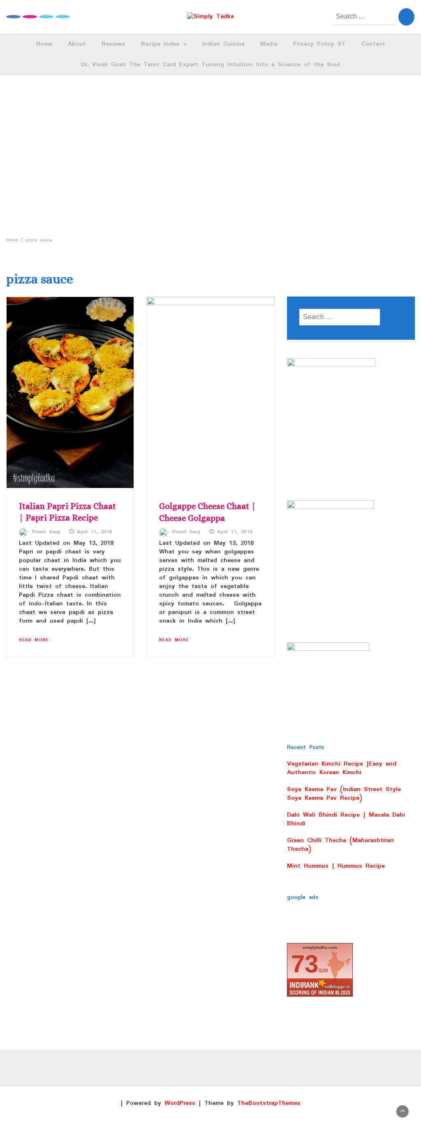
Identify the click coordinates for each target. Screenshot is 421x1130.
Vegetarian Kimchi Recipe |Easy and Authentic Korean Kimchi (341, 768)
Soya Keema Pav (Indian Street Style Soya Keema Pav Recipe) (344, 793)
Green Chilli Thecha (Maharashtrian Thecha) (340, 845)
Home (44, 44)
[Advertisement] (210, 153)
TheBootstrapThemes (269, 1103)
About (77, 44)
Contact (373, 44)
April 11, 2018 (94, 532)
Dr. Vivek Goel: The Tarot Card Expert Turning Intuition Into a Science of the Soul (210, 65)
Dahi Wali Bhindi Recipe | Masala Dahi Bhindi (346, 819)
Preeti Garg (46, 532)
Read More (34, 640)
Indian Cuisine (223, 44)
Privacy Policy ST (319, 44)
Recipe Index (162, 44)
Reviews (113, 44)
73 (304, 964)
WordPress (179, 1103)
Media (269, 44)
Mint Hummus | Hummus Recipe (336, 866)
